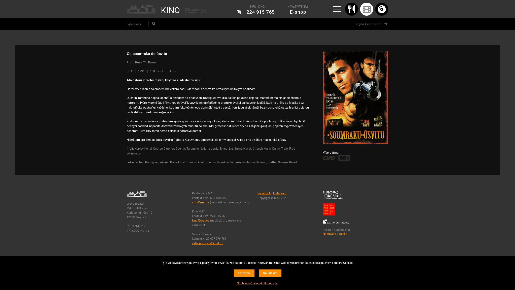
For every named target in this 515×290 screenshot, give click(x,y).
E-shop (298, 12)
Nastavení (244, 273)
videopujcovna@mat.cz (207, 243)
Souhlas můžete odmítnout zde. (257, 283)
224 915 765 (260, 12)
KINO (170, 10)
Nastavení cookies (335, 234)
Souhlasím (270, 273)
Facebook (264, 193)
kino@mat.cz (200, 220)
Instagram (279, 193)
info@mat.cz (200, 202)
